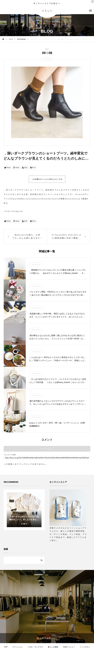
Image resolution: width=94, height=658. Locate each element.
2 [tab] (24, 523)
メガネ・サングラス (35, 647)
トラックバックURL (10, 454)
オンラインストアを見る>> (47, 3)
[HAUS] (47, 10)
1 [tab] (22, 523)
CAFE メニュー (69, 647)
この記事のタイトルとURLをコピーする (47, 179)
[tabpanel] (18, 509)
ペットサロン (85, 647)
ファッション (17, 647)
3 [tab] (26, 523)
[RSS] (49, 608)
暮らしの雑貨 (53, 647)
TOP (5, 647)
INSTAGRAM (47, 59)
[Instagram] (45, 608)
